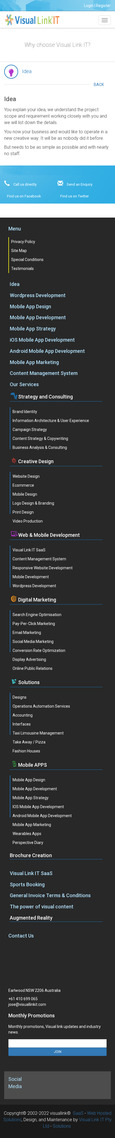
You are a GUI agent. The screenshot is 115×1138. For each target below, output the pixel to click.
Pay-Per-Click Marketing (34, 623)
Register (103, 5)
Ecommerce (23, 485)
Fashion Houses (26, 751)
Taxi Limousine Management (38, 733)
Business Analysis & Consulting (40, 447)
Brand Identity (25, 411)
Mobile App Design (30, 306)
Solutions (62, 1126)
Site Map (19, 250)
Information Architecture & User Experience (51, 420)
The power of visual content (41, 907)
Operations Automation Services (41, 706)
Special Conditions (27, 259)
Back (99, 84)
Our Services (24, 384)
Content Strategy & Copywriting (40, 438)
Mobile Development (31, 577)
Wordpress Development (38, 295)
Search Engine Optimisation (37, 614)
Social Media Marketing (33, 641)
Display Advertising (29, 659)
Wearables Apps (27, 833)
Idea (15, 284)
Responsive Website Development (43, 568)
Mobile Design (25, 494)
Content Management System (44, 373)
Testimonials (22, 268)
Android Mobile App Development (47, 351)
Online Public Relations (32, 668)
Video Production (28, 521)
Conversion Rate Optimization (39, 650)
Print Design (23, 512)
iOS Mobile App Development (42, 340)
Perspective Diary (28, 842)
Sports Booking (27, 884)
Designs (20, 697)
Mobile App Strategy (33, 329)
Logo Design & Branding (33, 503)
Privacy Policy (23, 241)
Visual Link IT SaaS (29, 550)
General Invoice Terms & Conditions (50, 895)
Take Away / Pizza (29, 742)
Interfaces (22, 724)
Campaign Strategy (30, 429)
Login (89, 5)
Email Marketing (27, 632)
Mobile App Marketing (34, 362)
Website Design (26, 476)
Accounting (23, 715)
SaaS (78, 1113)
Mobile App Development (38, 317)
